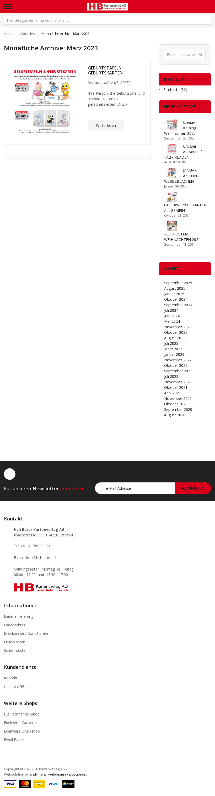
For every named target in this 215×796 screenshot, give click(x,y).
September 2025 (178, 282)
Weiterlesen (106, 125)
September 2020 (178, 409)
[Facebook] (9, 474)
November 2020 (178, 398)
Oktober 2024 (175, 299)
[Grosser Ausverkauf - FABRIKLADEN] (172, 148)
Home (8, 33)
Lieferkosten (14, 641)
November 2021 (178, 381)
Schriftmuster (15, 650)
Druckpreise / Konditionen (26, 633)
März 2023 (173, 348)
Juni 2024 (172, 315)
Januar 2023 (174, 354)
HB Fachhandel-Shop (22, 714)
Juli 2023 (171, 343)
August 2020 (174, 414)
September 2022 (178, 370)
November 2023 (178, 326)
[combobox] (107, 20)
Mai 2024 (172, 321)
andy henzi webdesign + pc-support (58, 774)
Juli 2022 (171, 376)
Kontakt (10, 677)
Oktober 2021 (175, 387)
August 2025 (174, 288)
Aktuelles (27, 33)
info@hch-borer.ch (41, 557)
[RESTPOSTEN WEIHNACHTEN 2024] (172, 226)
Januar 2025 (174, 293)
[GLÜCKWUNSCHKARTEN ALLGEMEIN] (172, 197)
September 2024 (178, 304)
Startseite (172, 89)
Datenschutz (14, 624)
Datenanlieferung (18, 616)
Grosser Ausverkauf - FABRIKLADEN (184, 152)
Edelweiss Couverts (20, 722)
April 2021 (172, 392)
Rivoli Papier (14, 739)
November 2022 (178, 359)
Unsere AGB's (15, 686)
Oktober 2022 (175, 365)
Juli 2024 (171, 310)
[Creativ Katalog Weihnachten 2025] (172, 125)
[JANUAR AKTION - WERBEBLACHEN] (172, 173)
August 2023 (174, 337)
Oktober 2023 (175, 332)
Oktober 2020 (175, 403)
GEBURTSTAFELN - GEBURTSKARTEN (106, 70)
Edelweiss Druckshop (22, 731)
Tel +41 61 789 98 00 (32, 545)
